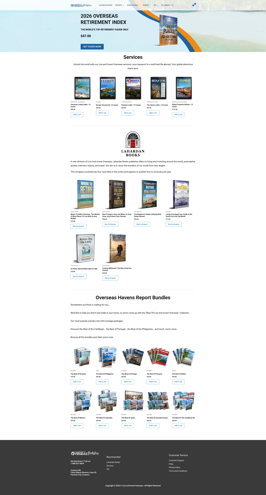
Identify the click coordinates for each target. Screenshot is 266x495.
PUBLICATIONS (132, 5)
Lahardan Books (113, 462)
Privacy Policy (174, 467)
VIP (155, 5)
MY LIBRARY (165, 5)
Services (110, 466)
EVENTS (146, 5)
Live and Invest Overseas (132, 485)
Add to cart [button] (77, 114)
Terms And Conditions (178, 471)
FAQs (171, 464)
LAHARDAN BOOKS (105, 5)
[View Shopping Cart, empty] (192, 5)
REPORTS (118, 5)
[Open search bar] (173, 5)
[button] (123, 5)
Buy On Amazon (78, 226)
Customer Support (176, 460)
